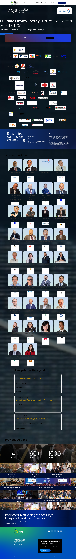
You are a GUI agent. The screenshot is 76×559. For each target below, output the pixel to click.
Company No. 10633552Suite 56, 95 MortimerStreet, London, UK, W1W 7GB (19, 541)
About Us (30, 2)
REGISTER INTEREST (6, 33)
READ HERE (50, 37)
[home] (14, 3)
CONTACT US (62, 2)
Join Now (63, 518)
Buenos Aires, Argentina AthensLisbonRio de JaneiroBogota (18, 548)
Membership (54, 2)
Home (25, 2)
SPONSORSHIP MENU (20, 33)
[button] (37, 2)
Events (42, 2)
